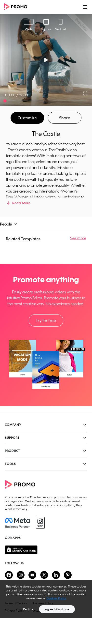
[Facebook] (17, 523)
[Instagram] (40, 523)
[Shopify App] (46, 549)
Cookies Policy (56, 598)
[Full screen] (85, 93)
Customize (27, 117)
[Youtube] (32, 575)
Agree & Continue (57, 609)
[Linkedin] (56, 575)
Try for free (46, 320)
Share (64, 117)
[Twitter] (44, 575)
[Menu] (85, 7)
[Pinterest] (68, 575)
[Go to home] (17, 7)
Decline (28, 609)
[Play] (46, 60)
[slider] (5, 101)
